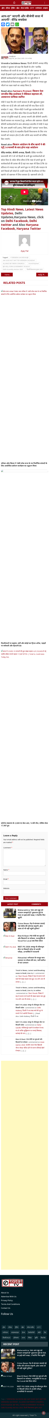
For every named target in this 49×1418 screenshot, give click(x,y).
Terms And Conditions (10, 1304)
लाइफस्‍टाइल (15, 1332)
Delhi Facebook (17, 221)
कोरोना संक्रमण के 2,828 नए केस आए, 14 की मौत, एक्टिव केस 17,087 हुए (24, 824)
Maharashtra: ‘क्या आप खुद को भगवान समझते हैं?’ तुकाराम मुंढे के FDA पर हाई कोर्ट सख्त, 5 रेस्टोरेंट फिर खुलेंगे (31, 914)
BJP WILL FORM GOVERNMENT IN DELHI (16, 266)
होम (3, 8)
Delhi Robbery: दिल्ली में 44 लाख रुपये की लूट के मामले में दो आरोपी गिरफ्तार (29, 1010)
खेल (17, 8)
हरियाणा (16, 1338)
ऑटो (39, 1332)
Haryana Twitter (29, 229)
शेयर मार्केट (25, 8)
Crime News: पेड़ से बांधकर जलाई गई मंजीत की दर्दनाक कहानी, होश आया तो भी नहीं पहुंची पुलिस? (31, 926)
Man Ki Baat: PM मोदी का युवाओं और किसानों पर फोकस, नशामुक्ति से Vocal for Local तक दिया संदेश (31, 938)
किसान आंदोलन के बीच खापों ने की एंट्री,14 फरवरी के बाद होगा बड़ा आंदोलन (23, 146)
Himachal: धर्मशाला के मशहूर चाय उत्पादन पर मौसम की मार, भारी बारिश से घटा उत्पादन (32, 960)
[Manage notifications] (43, 1413)
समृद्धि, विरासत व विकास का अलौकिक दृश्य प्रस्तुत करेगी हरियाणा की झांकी (43, 275)
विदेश (30, 1338)
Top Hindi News (12, 209)
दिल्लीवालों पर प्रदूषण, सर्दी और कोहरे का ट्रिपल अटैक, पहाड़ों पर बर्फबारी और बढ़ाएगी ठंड (23, 644)
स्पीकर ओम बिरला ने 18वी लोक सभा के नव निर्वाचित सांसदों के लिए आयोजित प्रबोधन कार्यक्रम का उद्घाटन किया (24, 464)
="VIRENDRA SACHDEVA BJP (19, 257)
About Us (5, 1292)
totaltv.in (12, 56)
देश (45, 1332)
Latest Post (12, 904)
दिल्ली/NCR (6, 1338)
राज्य (23, 1338)
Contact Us (5, 1308)
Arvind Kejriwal (33, 263)
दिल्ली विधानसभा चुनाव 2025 (35, 269)
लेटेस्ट (8, 8)
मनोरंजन (38, 8)
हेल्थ (23, 1332)
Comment (7, 848)
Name (6, 870)
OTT (32, 8)
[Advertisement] (24, 1165)
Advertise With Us (8, 1296)
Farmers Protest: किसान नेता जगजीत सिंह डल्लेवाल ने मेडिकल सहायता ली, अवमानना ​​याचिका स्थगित (22, 93)
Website (6, 888)
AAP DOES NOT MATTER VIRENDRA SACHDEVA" (19, 260)
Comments (36, 904)
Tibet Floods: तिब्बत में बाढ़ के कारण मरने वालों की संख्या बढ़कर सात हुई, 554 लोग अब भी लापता (30, 979)
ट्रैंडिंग (13, 8)
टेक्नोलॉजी (31, 1332)
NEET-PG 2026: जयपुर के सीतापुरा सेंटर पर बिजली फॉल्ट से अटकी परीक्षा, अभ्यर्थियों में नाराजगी (31, 949)
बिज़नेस (43, 1338)
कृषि (36, 1338)
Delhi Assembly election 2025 (13, 269)
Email (6, 879)
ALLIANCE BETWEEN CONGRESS (13, 263)
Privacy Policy (7, 1300)
